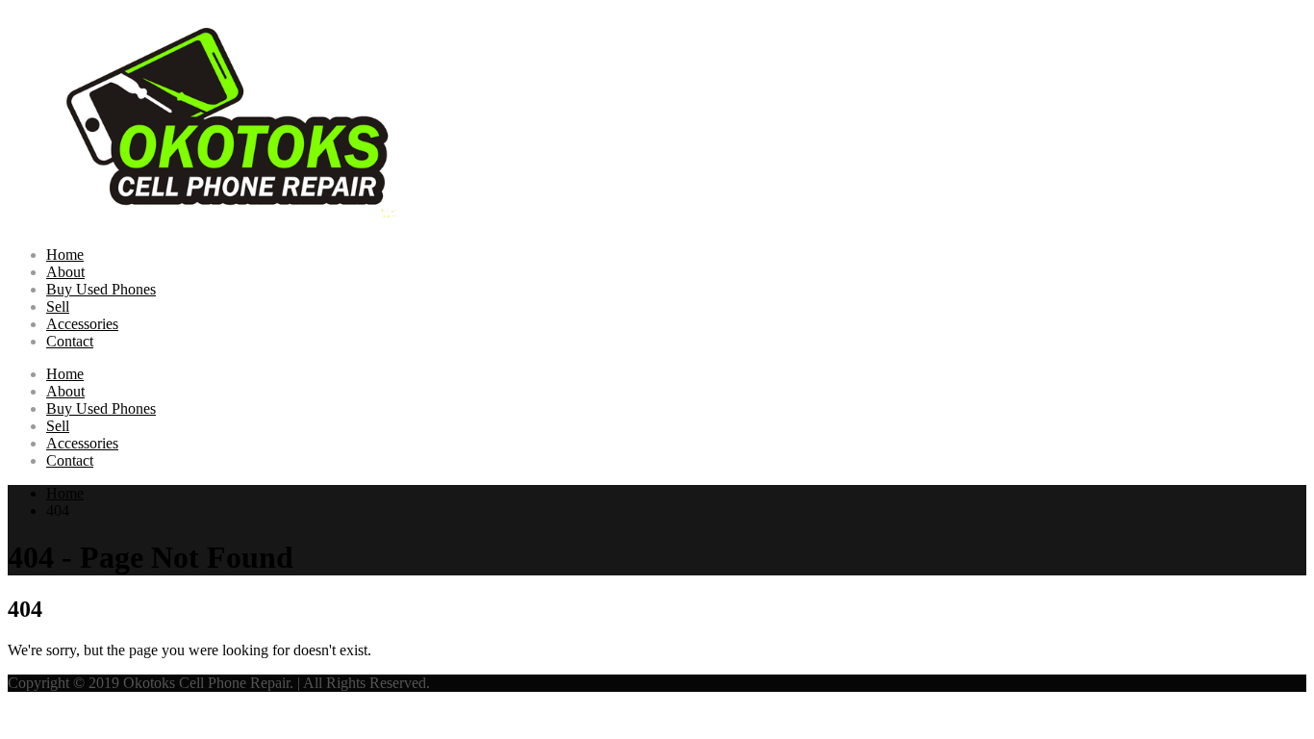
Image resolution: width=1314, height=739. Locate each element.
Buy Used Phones (101, 289)
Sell (57, 306)
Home (65, 254)
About (65, 272)
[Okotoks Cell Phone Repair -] (238, 222)
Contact (69, 341)
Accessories (82, 324)
